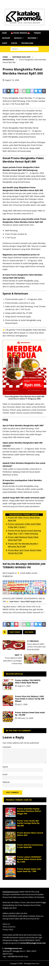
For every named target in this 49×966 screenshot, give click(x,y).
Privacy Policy (8, 929)
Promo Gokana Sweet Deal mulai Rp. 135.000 (30, 713)
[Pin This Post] (16, 91)
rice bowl (29, 632)
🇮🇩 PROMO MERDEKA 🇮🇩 (20, 33)
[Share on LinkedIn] (12, 91)
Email (5, 774)
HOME (4, 33)
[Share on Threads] (44, 91)
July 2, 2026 (22, 704)
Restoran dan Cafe (21, 57)
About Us (6, 924)
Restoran (32, 38)
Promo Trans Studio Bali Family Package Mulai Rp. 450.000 (28, 823)
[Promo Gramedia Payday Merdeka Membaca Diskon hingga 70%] (10, 812)
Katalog (18, 38)
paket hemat (14, 632)
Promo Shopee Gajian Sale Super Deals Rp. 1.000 (29, 870)
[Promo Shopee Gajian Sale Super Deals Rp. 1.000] (10, 872)
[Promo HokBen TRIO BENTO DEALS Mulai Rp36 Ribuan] (8, 684)
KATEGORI (6, 38)
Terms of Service (9, 927)
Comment (7, 747)
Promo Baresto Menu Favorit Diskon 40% (30, 834)
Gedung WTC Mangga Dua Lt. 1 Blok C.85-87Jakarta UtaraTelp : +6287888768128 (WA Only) (19, 952)
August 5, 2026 (24, 686)
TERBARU (37, 33)
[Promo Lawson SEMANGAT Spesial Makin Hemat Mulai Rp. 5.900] (10, 860)
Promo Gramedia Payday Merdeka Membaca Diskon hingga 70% (29, 811)
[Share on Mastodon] (32, 91)
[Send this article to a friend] (20, 91)
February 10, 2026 (25, 718)
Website (6, 782)
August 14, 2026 (12, 80)
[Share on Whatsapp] (28, 91)
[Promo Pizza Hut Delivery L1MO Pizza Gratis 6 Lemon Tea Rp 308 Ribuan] (8, 700)
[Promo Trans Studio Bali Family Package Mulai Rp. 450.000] (10, 824)
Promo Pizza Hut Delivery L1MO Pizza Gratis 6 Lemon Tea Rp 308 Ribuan (29, 698)
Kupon (14, 43)
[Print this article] (24, 91)
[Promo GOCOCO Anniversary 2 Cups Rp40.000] (10, 848)
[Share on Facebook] (5, 91)
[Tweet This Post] (8, 91)
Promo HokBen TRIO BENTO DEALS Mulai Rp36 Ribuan (27, 681)
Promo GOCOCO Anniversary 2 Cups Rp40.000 (30, 846)
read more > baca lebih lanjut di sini (25, 601)
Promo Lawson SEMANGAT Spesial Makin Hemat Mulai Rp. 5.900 (29, 859)
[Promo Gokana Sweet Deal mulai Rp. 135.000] (8, 716)
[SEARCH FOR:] (24, 49)
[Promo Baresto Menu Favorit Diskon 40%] (10, 836)
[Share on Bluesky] (40, 91)
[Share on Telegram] (36, 91)
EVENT (4, 43)
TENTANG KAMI (27, 43)
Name (5, 767)
